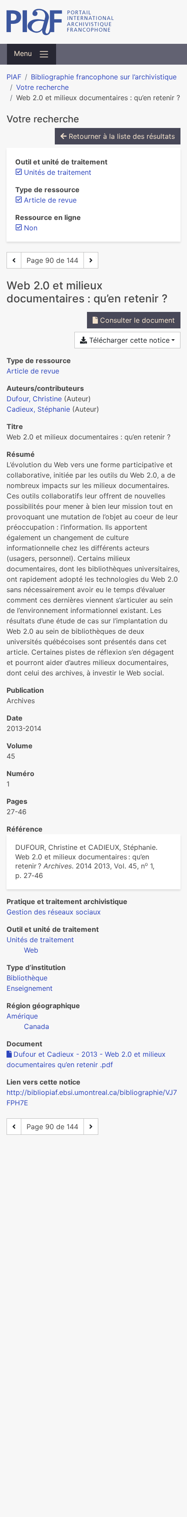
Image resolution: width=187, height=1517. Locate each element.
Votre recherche (42, 87)
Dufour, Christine (34, 398)
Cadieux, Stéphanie (38, 409)
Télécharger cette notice (128, 340)
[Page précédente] (14, 260)
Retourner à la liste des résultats (121, 136)
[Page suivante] (90, 260)
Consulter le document (136, 320)
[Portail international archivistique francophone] (93, 22)
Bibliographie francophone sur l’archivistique (104, 76)
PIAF (14, 76)
